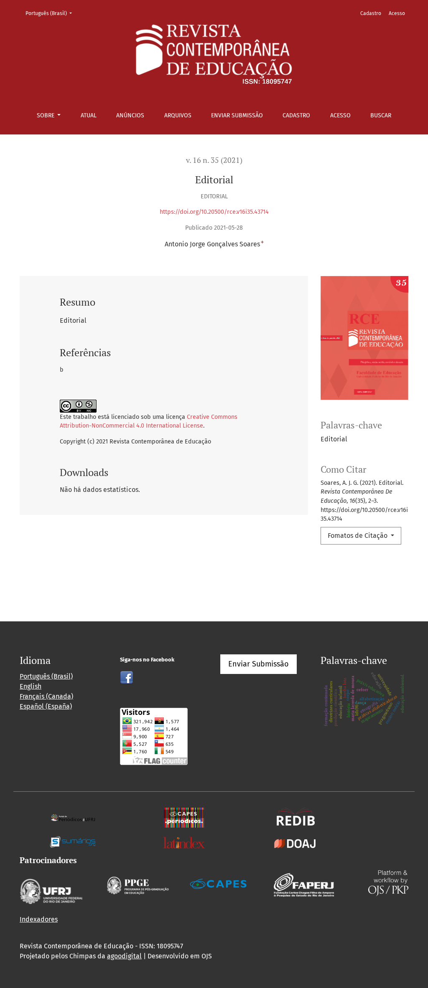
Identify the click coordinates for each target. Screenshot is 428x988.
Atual (89, 115)
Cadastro (296, 115)
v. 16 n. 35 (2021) (214, 160)
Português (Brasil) (51, 13)
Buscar (380, 115)
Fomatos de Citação (358, 536)
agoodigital (124, 956)
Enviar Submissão (237, 115)
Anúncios (130, 115)
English (30, 686)
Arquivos (177, 115)
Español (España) (46, 706)
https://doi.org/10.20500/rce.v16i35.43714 (214, 211)
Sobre (46, 115)
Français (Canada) (46, 696)
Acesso (340, 115)
